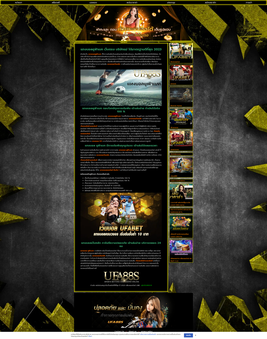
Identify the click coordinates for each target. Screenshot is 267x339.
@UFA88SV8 (146, 285)
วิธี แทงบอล (174, 127)
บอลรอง (93, 2)
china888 (174, 176)
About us (132, 331)
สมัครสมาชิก (210, 2)
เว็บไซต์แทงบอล (176, 154)
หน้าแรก (18, 2)
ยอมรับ (188, 335)
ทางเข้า (249, 2)
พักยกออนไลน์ (175, 62)
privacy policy (146, 331)
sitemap (171, 2)
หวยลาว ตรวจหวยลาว (178, 181)
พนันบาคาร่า (132, 2)
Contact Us (119, 331)
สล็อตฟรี (56, 2)
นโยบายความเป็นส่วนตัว (148, 334)
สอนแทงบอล (175, 149)
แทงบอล (173, 84)
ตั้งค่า (90, 336)
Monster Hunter (176, 106)
